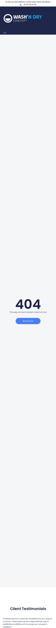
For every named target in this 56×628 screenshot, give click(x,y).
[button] (5, 33)
